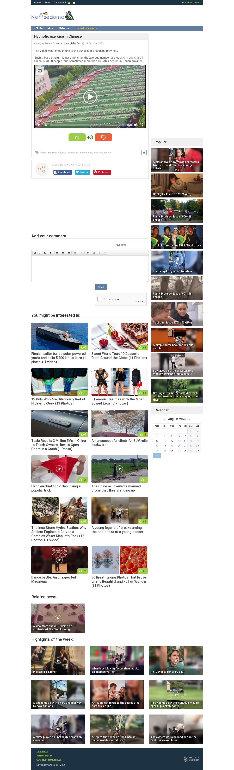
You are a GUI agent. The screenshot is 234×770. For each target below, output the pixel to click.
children (98, 152)
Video (51, 28)
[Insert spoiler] (105, 253)
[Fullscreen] (141, 125)
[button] (90, 97)
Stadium (52, 152)
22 (191, 446)
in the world (86, 152)
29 (191, 451)
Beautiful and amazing (57, 43)
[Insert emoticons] (75, 253)
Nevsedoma (58, 18)
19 (172, 446)
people (107, 152)
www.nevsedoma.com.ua (48, 760)
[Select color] (82, 253)
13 (179, 441)
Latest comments (87, 28)
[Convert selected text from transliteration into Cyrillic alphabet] (99, 253)
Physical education (68, 152)
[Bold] (35, 253)
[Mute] (135, 125)
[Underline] (45, 253)
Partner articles (44, 756)
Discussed (60, 2)
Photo (39, 28)
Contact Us (42, 751)
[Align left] (57, 253)
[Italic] (40, 253)
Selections (65, 28)
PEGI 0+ (75, 43)
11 (164, 441)
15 (191, 441)
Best (47, 2)
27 (179, 451)
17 (157, 446)
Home (37, 2)
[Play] (38, 125)
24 (157, 451)
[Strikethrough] (51, 253)
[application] (90, 96)
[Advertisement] (90, 208)
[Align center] (63, 253)
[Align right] (69, 253)
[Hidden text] (88, 253)
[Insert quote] (94, 253)
